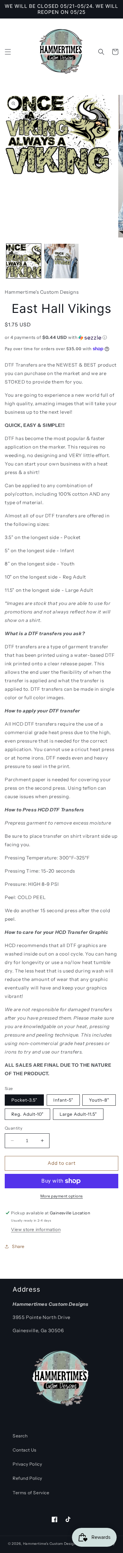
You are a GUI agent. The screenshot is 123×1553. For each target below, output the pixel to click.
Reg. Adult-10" (27, 1114)
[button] (8, 52)
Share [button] (18, 1246)
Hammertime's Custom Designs (51, 1543)
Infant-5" (63, 1100)
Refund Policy (27, 1478)
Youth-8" (99, 1100)
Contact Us (25, 1450)
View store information (36, 1229)
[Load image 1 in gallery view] (23, 261)
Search (20, 1436)
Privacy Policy (27, 1464)
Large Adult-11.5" (78, 1114)
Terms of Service (31, 1493)
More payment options (61, 1196)
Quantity (13, 1128)
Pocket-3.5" (24, 1100)
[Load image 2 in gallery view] (61, 261)
